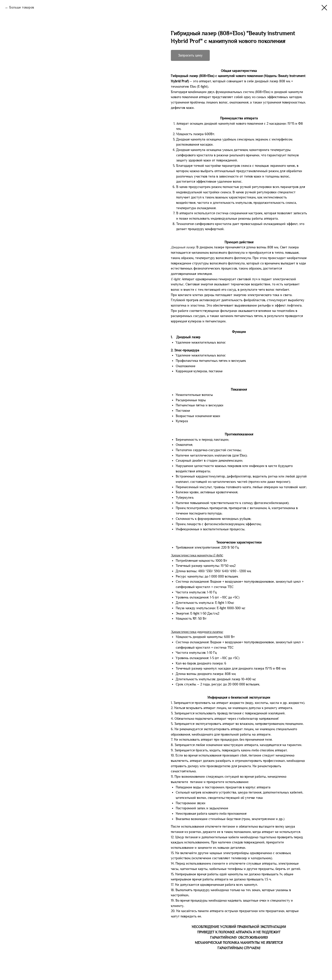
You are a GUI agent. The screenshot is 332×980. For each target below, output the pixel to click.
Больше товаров (21, 7)
